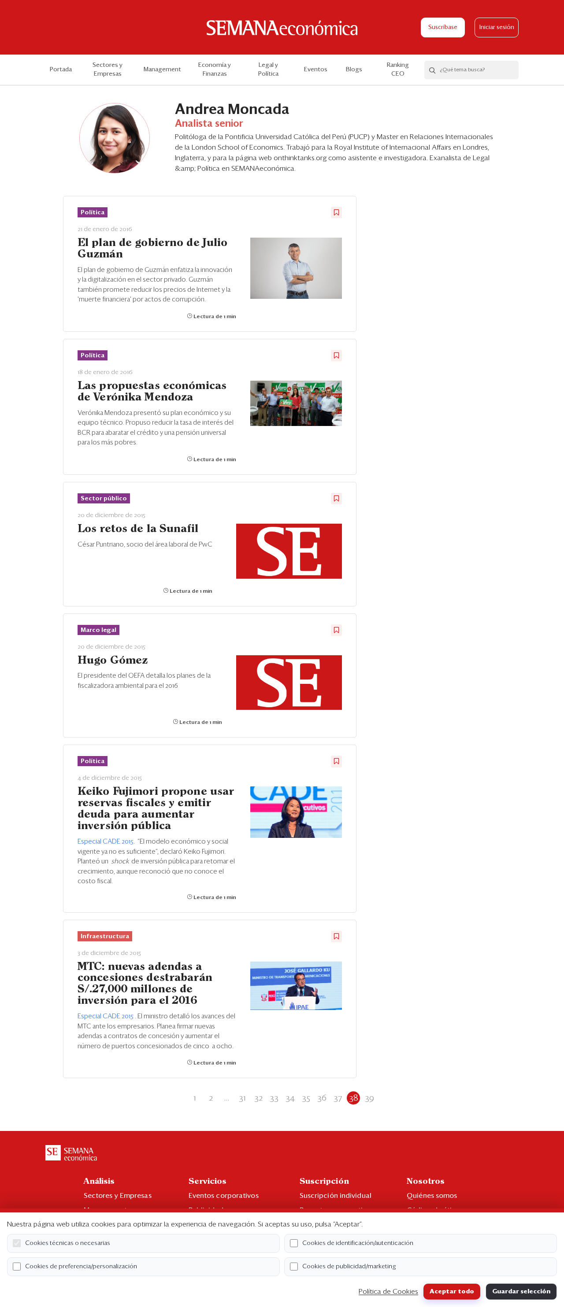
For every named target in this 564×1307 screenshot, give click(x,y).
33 (274, 1098)
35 (306, 1098)
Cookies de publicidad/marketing (349, 1266)
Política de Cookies (388, 1291)
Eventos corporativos (224, 1195)
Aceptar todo (452, 1292)
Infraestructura (105, 936)
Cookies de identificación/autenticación (357, 1243)
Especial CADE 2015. (107, 841)
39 (369, 1098)
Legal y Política (268, 69)
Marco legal (98, 630)
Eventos (315, 69)
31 (242, 1098)
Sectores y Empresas (107, 69)
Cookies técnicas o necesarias (67, 1243)
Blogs (354, 69)
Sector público (104, 499)
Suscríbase (442, 27)
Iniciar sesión (496, 27)
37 (338, 1098)
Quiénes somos (432, 1195)
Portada (61, 69)
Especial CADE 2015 (106, 1016)
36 (322, 1098)
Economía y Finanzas (214, 69)
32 (258, 1098)
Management (162, 69)
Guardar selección (521, 1292)
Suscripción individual (335, 1195)
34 (290, 1098)
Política (92, 212)
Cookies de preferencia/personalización (81, 1266)
